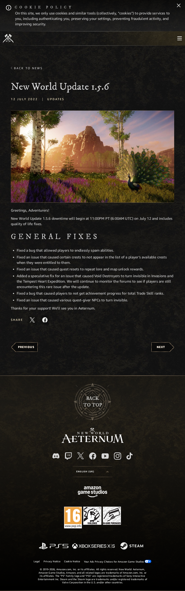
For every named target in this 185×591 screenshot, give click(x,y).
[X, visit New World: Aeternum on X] (80, 455)
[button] (92, 157)
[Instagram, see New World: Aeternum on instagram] (117, 456)
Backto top (92, 401)
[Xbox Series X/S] (93, 546)
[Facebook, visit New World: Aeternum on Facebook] (92, 456)
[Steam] (132, 546)
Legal (37, 561)
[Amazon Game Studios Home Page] (92, 492)
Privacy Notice (52, 561)
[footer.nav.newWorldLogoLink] (93, 442)
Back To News (28, 68)
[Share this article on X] (32, 319)
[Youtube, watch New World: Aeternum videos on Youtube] (105, 456)
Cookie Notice (72, 561)
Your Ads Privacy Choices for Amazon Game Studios (114, 561)
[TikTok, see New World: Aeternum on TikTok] (129, 456)
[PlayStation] (53, 546)
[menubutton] (179, 38)
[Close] (178, 6)
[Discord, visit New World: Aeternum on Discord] (56, 456)
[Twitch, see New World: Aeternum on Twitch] (68, 456)
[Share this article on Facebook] (44, 319)
